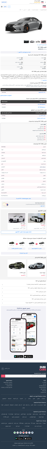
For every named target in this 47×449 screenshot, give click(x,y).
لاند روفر (20, 405)
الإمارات (43, 398)
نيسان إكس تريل (38, 426)
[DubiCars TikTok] (20, 433)
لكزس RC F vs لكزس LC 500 (17, 248)
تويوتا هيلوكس (33, 417)
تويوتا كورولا (41, 417)
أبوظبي (38, 398)
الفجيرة (21, 398)
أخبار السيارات (9, 385)
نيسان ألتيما (17, 414)
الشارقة (9, 398)
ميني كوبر (18, 426)
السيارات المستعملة (8, 382)
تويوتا (45, 405)
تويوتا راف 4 (10, 414)
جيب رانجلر (24, 417)
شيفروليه (12, 405)
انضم (3, 376)
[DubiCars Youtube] (23, 433)
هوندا (2, 405)
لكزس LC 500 (22, 272)
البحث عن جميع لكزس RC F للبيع (25, 52)
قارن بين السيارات (23, 253)
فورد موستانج (4, 414)
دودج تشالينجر (4, 423)
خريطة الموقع (9, 380)
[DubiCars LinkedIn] (32, 433)
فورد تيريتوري (8, 426)
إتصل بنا (44, 382)
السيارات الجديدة (8, 384)
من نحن (44, 384)
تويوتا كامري (23, 414)
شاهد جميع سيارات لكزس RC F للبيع (23, 232)
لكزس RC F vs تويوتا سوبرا (36, 248)
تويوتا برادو (29, 414)
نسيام (35, 405)
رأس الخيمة (15, 398)
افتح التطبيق (4, 2)
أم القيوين (4, 398)
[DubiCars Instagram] (26, 433)
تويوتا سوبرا (42, 272)
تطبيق (5, 6)
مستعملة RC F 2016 (41, 107)
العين (34, 398)
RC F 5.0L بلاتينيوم (42, 92)
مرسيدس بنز (40, 405)
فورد (24, 405)
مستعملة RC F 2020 (41, 104)
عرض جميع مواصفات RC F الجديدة (23, 198)
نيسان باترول (35, 414)
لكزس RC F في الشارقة (41, 118)
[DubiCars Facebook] (29, 433)
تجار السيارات (43, 392)
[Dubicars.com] (23, 368)
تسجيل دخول (43, 389)
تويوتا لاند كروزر (42, 414)
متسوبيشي (6, 405)
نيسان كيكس (27, 423)
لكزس (32, 405)
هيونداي (16, 405)
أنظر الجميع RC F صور (43, 44)
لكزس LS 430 (6, 417)
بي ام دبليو (28, 405)
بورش (23, 407)
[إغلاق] (45, 2)
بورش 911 (33, 423)
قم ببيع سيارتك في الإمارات (6, 387)
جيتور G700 (21, 423)
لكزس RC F (43, 223)
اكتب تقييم (42, 206)
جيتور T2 (44, 423)
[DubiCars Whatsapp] (15, 432)
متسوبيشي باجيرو (15, 417)
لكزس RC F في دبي (42, 115)
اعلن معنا (44, 390)
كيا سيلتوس (10, 423)
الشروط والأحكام (42, 385)
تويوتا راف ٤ (27, 426)
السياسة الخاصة (42, 387)
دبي (25, 398)
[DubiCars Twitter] (17, 433)
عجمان (29, 398)
